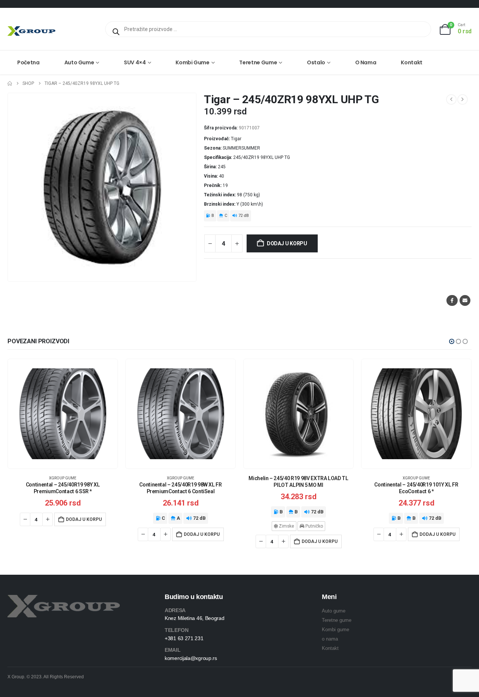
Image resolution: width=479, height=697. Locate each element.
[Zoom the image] (63, 599)
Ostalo (316, 62)
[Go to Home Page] (9, 83)
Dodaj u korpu (287, 243)
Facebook (451, 300)
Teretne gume (258, 62)
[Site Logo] (31, 31)
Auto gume (79, 62)
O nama (365, 62)
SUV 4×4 (135, 62)
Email (465, 300)
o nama (330, 639)
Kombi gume (193, 62)
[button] (451, 341)
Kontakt (411, 62)
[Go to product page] (62, 413)
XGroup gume (62, 478)
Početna (28, 62)
